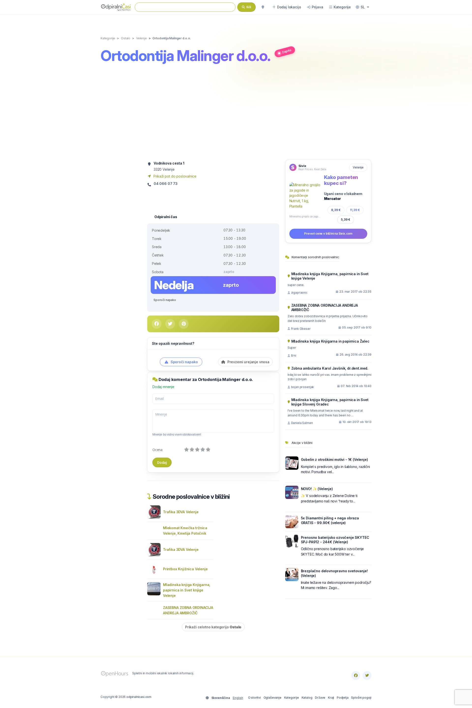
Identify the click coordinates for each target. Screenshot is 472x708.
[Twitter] (367, 675)
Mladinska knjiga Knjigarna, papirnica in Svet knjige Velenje (186, 590)
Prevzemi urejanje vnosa (247, 362)
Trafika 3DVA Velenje (181, 512)
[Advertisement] (236, 112)
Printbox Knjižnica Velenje (185, 569)
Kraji (331, 697)
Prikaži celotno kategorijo (213, 627)
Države (320, 697)
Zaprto (286, 51)
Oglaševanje (272, 697)
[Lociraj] (262, 7)
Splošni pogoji (361, 697)
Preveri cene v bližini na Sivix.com (328, 233)
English (238, 698)
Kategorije (291, 697)
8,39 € (336, 210)
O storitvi (254, 697)
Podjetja (343, 697)
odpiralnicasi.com (138, 697)
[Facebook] (355, 675)
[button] (362, 7)
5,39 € (345, 219)
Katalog (307, 697)
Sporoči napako (164, 300)
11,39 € (355, 210)
